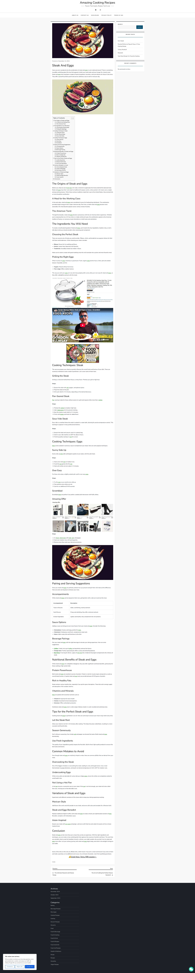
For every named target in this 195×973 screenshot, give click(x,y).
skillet (100, 400)
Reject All (20, 966)
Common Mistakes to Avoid (61, 165)
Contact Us (85, 15)
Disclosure (95, 15)
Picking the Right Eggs (62, 129)
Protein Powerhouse (61, 153)
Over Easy (59, 141)
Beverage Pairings (61, 149)
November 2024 (55, 891)
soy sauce (68, 824)
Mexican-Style (60, 174)
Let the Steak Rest (61, 160)
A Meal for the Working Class (63, 122)
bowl (57, 538)
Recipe (52, 954)
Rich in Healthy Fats (61, 155)
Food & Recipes (55, 941)
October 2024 (54, 895)
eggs (86, 70)
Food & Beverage (55, 932)
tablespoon (61, 410)
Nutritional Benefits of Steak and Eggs (63, 151)
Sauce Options (60, 148)
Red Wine (57, 653)
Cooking (53, 918)
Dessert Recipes (55, 922)
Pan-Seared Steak (61, 134)
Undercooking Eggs (61, 168)
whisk (61, 538)
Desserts (53, 925)
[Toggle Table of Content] (71, 118)
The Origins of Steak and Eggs (61, 120)
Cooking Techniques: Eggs (60, 137)
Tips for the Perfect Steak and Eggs (63, 158)
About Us (75, 15)
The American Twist (61, 124)
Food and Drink (55, 945)
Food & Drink (54, 938)
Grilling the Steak (60, 132)
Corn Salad (121, 41)
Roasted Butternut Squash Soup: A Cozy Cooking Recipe (129, 45)
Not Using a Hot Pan (61, 170)
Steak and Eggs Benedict (62, 175)
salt (67, 387)
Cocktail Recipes (55, 915)
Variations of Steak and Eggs (61, 172)
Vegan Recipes (55, 964)
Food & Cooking (55, 935)
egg (60, 464)
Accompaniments (60, 146)
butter (62, 414)
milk (70, 538)
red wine (79, 653)
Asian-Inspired (60, 177)
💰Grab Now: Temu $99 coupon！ (83, 857)
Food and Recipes (56, 948)
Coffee (56, 648)
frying (67, 188)
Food (53, 862)
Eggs (53, 446)
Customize (10, 966)
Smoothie (53, 961)
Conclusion (57, 179)
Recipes (53, 958)
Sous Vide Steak (60, 136)
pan (71, 188)
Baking (52, 905)
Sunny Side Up (60, 139)
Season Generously (61, 161)
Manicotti (120, 53)
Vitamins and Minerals (62, 156)
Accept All (30, 966)
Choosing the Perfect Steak (63, 127)
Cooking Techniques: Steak (60, 131)
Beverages (54, 912)
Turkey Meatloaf (122, 49)
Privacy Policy (106, 15)
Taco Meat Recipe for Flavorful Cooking (128, 56)
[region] (20, 962)
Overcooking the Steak (62, 167)
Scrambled (59, 143)
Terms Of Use (118, 15)
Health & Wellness (56, 951)
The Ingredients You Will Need (61, 125)
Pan (53, 400)
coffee (70, 648)
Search (120, 24)
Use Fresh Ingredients (62, 163)
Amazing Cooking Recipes (97, 3)
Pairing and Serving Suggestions (62, 144)
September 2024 (55, 898)
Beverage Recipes (56, 909)
